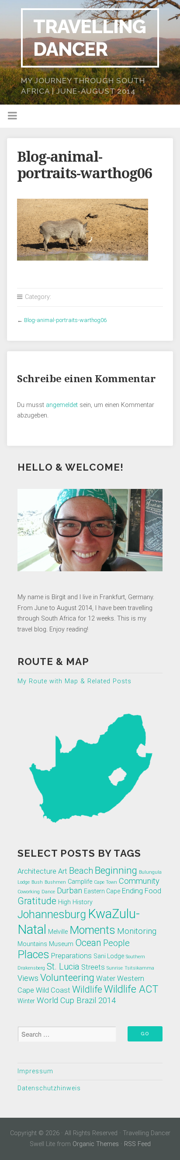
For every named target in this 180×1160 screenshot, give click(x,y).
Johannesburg (51, 914)
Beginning (116, 870)
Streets (93, 967)
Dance (48, 892)
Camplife (80, 881)
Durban (69, 890)
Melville (58, 931)
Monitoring (136, 931)
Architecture (36, 871)
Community (139, 881)
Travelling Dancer (89, 37)
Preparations (71, 956)
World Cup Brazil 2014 (76, 1000)
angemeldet (62, 405)
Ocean (88, 942)
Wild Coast (53, 990)
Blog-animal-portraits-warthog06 (65, 320)
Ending (132, 891)
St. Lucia (63, 966)
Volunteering (67, 977)
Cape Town (105, 882)
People (116, 943)
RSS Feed (137, 1144)
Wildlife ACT (131, 989)
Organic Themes (96, 1144)
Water (105, 978)
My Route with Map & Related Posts (74, 681)
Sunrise (115, 968)
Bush (37, 882)
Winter (26, 1000)
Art (62, 871)
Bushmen (55, 882)
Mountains (32, 943)
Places (33, 954)
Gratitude (36, 900)
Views (27, 978)
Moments (92, 930)
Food (153, 891)
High (64, 902)
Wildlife (87, 989)
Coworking (28, 892)
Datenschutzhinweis (49, 1088)
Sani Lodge (108, 956)
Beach (81, 870)
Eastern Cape (102, 891)
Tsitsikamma (139, 968)
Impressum (35, 1071)
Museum (61, 943)
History (83, 902)
